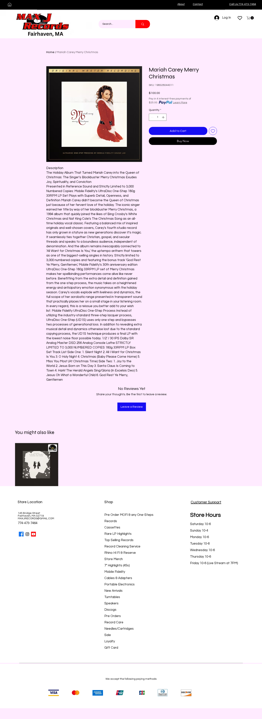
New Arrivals (113, 590)
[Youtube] (33, 534)
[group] (131, 476)
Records (110, 521)
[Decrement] (151, 117)
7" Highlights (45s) (117, 565)
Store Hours (205, 515)
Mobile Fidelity (114, 572)
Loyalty (109, 641)
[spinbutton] (157, 117)
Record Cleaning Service (122, 546)
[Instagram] (27, 534)
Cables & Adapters (118, 578)
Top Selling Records (118, 540)
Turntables (112, 597)
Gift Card (111, 647)
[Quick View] (36, 464)
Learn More (180, 102)
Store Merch (113, 559)
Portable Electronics (119, 584)
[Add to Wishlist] (213, 131)
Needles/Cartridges (119, 628)
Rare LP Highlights (118, 534)
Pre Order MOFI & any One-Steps (128, 515)
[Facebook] (21, 534)
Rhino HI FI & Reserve (120, 553)
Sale (107, 635)
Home (50, 52)
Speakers (111, 603)
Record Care (113, 622)
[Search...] (142, 24)
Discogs (110, 609)
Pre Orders (112, 616)
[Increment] (163, 117)
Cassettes (112, 527)
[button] (251, 18)
